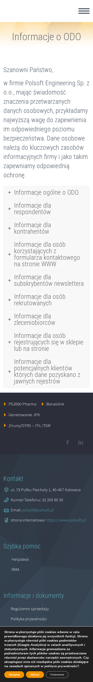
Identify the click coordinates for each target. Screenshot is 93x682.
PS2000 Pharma (22, 404)
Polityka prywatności (29, 618)
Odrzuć (35, 674)
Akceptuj (14, 674)
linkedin (80, 442)
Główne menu (84, 11)
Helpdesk (20, 559)
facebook (67, 442)
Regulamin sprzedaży (30, 608)
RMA (15, 569)
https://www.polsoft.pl (66, 520)
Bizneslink (55, 404)
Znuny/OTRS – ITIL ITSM (30, 425)
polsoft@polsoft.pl (37, 510)
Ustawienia (57, 674)
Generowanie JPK (24, 414)
